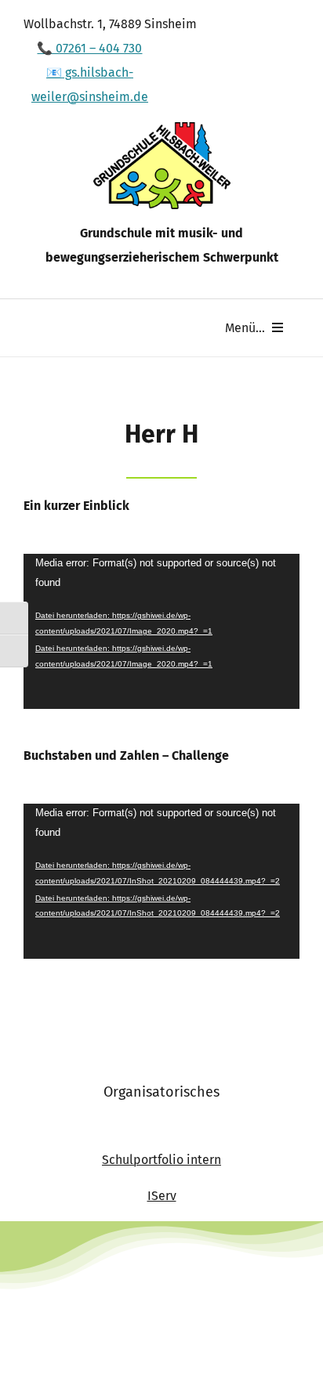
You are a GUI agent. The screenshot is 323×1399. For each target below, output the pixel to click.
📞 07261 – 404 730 (89, 48)
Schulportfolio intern (161, 1159)
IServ (161, 1195)
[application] (161, 631)
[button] (28, 1371)
